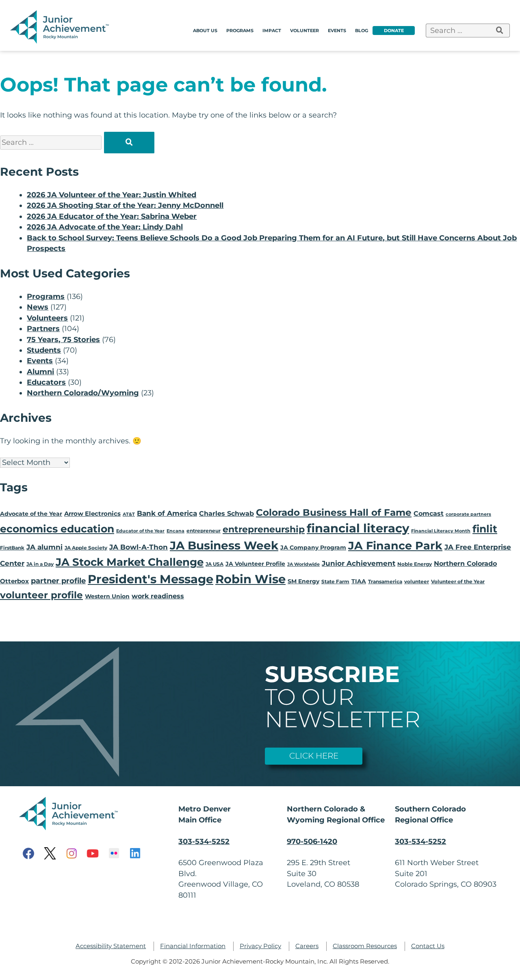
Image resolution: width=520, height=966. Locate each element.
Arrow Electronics (92, 513)
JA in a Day (40, 564)
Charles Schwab (226, 513)
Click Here (313, 756)
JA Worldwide (303, 564)
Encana (175, 531)
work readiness (158, 596)
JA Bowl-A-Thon (138, 547)
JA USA (214, 564)
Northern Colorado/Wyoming (83, 392)
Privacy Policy (260, 946)
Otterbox (14, 581)
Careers (306, 946)
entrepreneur (203, 531)
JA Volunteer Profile (255, 563)
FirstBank (12, 548)
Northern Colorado (465, 563)
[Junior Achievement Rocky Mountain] (61, 41)
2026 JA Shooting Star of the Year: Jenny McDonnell (125, 205)
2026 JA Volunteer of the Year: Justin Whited (111, 194)
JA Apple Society (86, 548)
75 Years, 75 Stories (63, 339)
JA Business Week (224, 545)
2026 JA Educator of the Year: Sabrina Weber (112, 216)
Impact (271, 30)
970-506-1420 (312, 841)
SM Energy (303, 581)
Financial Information (192, 946)
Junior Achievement (358, 563)
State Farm (335, 581)
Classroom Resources (365, 946)
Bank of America (167, 513)
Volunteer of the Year (458, 581)
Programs (240, 30)
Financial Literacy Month (440, 531)
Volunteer (304, 30)
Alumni (40, 371)
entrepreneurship (264, 529)
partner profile (58, 580)
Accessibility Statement (111, 946)
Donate (394, 30)
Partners (43, 328)
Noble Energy (414, 564)
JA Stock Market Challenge (130, 562)
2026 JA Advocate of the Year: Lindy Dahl (105, 226)
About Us (205, 30)
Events (337, 30)
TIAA (358, 581)
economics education (57, 529)
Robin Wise (250, 579)
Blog (361, 30)
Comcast (429, 513)
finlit (484, 529)
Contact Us (427, 946)
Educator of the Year (140, 531)
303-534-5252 (204, 841)
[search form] (500, 30)
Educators (46, 382)
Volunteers (47, 318)
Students (44, 350)
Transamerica (385, 581)
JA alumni (44, 547)
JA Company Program (313, 547)
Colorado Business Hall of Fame (334, 512)
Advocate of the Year (31, 513)
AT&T (129, 514)
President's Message (150, 579)
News (37, 307)
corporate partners (468, 514)
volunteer (416, 581)
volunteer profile (41, 595)
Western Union (107, 596)
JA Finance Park (395, 545)
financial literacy (358, 528)
